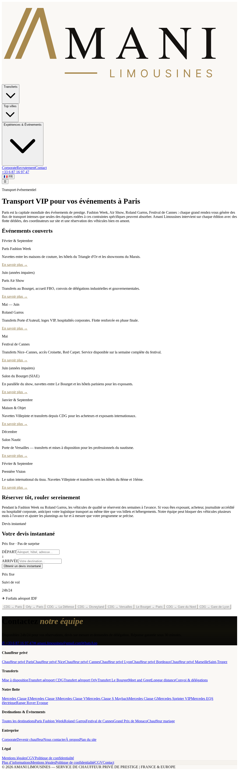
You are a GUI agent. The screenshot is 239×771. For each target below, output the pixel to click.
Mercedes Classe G (143, 699)
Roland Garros (75, 721)
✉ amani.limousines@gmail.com (57, 643)
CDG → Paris (13, 607)
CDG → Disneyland (91, 607)
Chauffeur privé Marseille (189, 662)
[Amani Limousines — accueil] (119, 82)
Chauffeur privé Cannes (82, 662)
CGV (31, 758)
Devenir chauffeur (30, 740)
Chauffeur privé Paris (17, 662)
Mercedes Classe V (72, 699)
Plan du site (87, 740)
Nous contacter (54, 740)
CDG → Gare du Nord (181, 607)
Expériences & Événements (23, 124)
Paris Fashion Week (49, 721)
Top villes (10, 106)
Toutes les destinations (18, 721)
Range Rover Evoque (32, 703)
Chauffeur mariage (161, 721)
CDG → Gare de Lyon (214, 607)
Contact (41, 168)
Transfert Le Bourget (113, 680)
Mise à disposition (15, 680)
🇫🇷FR (8, 176)
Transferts (11, 86)
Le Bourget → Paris (149, 607)
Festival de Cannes (99, 721)
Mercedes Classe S (44, 699)
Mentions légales (14, 758)
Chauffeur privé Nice (49, 662)
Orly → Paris (34, 607)
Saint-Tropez (217, 662)
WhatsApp (89, 643)
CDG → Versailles (120, 607)
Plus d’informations (16, 762)
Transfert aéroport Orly (81, 680)
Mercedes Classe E (16, 699)
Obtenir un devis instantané (22, 566)
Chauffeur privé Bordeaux (151, 662)
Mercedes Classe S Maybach (107, 699)
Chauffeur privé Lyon (116, 662)
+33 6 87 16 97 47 (15, 172)
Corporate (9, 168)
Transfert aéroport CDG (46, 680)
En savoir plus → (15, 265)
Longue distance (163, 680)
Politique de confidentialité (54, 758)
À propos (72, 740)
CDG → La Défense (60, 607)
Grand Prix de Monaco (130, 721)
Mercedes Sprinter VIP (174, 699)
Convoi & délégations (192, 680)
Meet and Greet (139, 680)
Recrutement (26, 168)
